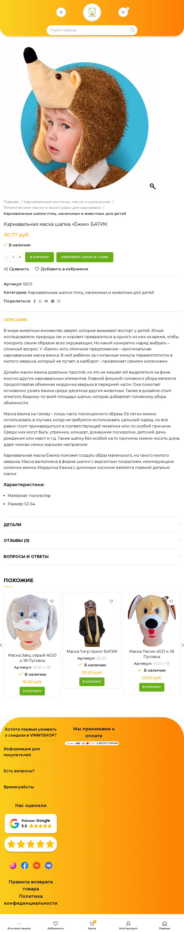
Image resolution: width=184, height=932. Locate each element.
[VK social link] (46, 301)
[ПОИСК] (132, 30)
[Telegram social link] (53, 301)
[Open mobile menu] (61, 12)
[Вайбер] (59, 301)
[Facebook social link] (34, 301)
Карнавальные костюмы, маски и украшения (67, 201)
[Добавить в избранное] (51, 601)
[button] (32, 691)
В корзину (39, 257)
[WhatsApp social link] (40, 301)
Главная (12, 201)
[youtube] (36, 865)
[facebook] (24, 865)
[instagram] (12, 865)
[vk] (48, 865)
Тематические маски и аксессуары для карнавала (53, 207)
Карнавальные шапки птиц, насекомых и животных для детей (65, 213)
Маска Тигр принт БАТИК (92, 651)
